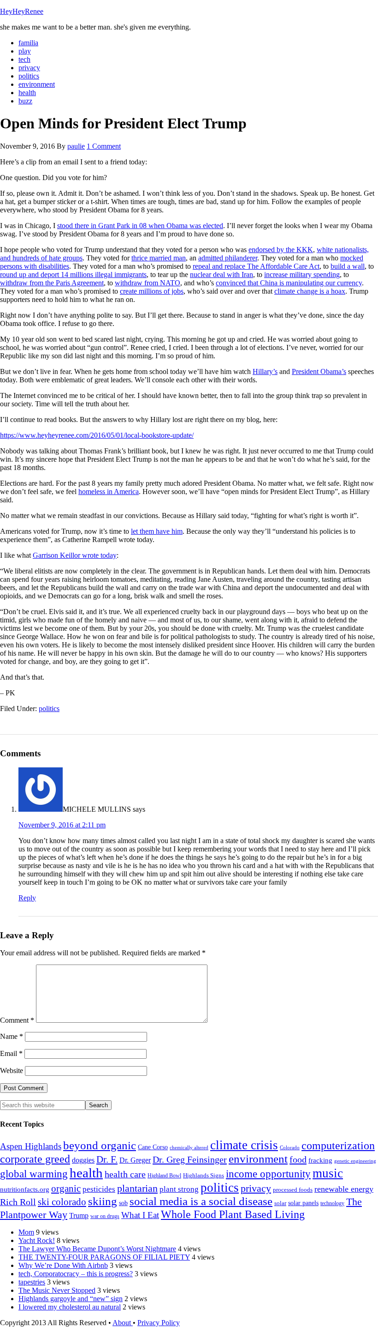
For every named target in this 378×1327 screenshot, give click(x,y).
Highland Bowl (164, 1175)
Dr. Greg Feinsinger (190, 1159)
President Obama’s (319, 371)
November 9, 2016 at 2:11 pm (62, 825)
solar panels (303, 1203)
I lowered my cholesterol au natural (69, 1307)
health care (125, 1174)
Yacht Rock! (36, 1240)
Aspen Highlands (30, 1146)
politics (49, 708)
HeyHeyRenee (21, 11)
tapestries (31, 1282)
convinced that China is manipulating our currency (289, 283)
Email (11, 1053)
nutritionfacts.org (24, 1189)
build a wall (348, 266)
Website (11, 1070)
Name (11, 1036)
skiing (102, 1201)
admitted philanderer (227, 258)
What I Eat (140, 1215)
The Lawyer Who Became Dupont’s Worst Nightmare (97, 1249)
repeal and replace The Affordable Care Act (256, 266)
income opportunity (268, 1174)
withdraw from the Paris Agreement (52, 283)
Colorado (290, 1147)
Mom (26, 1232)
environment (258, 1158)
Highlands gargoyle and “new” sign (70, 1299)
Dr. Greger (135, 1160)
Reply (27, 898)
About (122, 1323)
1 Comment (104, 146)
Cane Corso (153, 1147)
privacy (256, 1188)
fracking (320, 1160)
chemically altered (189, 1147)
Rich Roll (18, 1202)
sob (123, 1203)
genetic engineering (355, 1161)
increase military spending (302, 274)
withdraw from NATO (147, 283)
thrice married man (158, 258)
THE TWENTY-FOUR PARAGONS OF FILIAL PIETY (104, 1257)
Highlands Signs (203, 1175)
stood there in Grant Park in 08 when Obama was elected (140, 225)
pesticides (99, 1189)
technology (332, 1203)
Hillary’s (265, 371)
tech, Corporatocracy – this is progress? (75, 1274)
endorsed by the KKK (280, 249)
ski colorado (62, 1201)
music (328, 1173)
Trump (79, 1215)
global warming (34, 1174)
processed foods (293, 1190)
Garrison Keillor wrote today (75, 555)
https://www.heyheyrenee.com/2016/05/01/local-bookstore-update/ (97, 435)
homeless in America (108, 491)
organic (66, 1188)
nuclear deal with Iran (221, 274)
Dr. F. (107, 1159)
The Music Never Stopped (56, 1290)
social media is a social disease (201, 1201)
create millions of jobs (151, 291)
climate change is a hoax (309, 291)
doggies (83, 1160)
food (298, 1159)
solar (280, 1203)
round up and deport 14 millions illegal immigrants (73, 274)
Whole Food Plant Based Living (233, 1214)
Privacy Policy (158, 1323)
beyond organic (99, 1145)
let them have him (157, 531)
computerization (338, 1146)
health (86, 1172)
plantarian (137, 1188)
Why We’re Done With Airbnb (63, 1265)
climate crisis (244, 1145)
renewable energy (343, 1189)
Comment (17, 1020)
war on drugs (104, 1216)
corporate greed (35, 1158)
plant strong (179, 1189)
